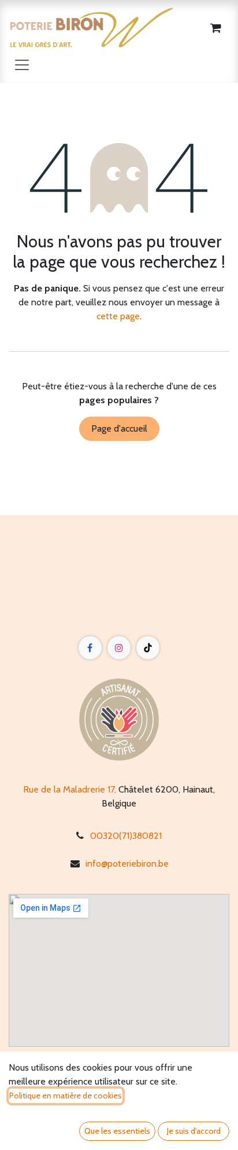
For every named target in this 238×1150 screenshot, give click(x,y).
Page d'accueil (119, 428)
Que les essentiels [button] (117, 1131)
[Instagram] (119, 647)
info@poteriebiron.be (127, 863)
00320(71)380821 (126, 835)
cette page (118, 316)
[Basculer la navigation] (22, 64)
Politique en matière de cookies (65, 1095)
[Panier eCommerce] (215, 28)
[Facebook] (90, 647)
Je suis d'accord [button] (194, 1131)
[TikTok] (147, 647)
